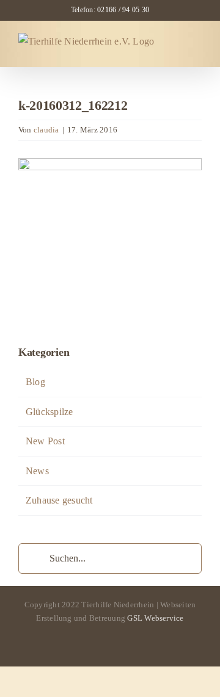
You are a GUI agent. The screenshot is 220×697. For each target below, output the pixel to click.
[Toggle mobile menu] (197, 46)
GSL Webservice (155, 618)
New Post (45, 441)
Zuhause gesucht (59, 500)
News (37, 471)
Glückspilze (49, 411)
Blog (35, 382)
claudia (46, 129)
